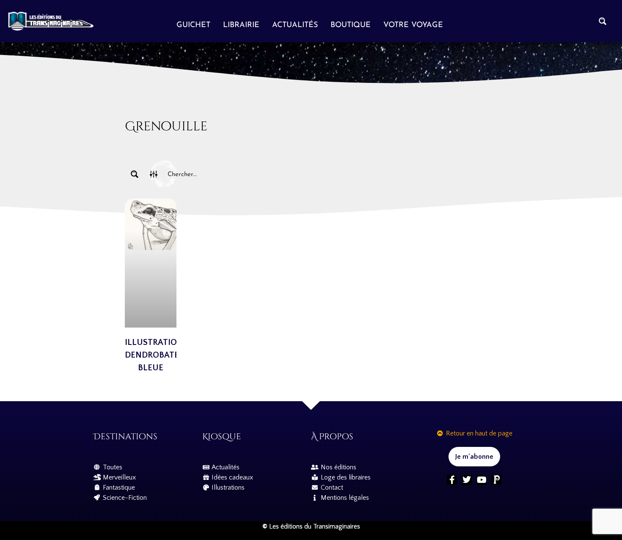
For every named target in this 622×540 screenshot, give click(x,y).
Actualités (295, 25)
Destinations (125, 436)
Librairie (241, 25)
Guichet (193, 25)
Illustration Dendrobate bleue (154, 355)
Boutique (350, 25)
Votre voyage (413, 25)
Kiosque (221, 436)
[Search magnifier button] (602, 21)
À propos (332, 436)
